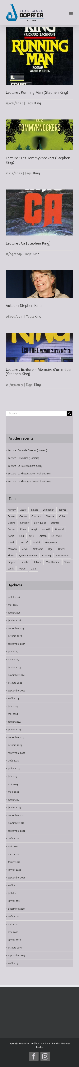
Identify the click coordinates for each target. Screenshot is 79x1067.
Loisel (11, 542)
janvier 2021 (14, 901)
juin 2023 (12, 776)
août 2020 (13, 916)
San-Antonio (62, 555)
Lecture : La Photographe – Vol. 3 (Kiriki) (29, 473)
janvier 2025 (14, 667)
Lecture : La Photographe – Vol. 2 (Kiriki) (29, 481)
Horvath (46, 529)
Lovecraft (24, 542)
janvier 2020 (14, 940)
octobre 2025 (15, 636)
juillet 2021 (13, 893)
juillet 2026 (14, 597)
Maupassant (51, 542)
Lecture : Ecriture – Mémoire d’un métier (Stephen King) (39, 371)
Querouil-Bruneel (28, 555)
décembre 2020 (16, 908)
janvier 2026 (14, 620)
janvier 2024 (14, 729)
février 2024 (14, 721)
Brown (11, 516)
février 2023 (14, 799)
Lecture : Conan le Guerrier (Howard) (27, 450)
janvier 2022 (14, 869)
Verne (67, 562)
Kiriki (31, 536)
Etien (23, 529)
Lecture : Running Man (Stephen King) (37, 92)
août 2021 (13, 885)
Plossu (11, 555)
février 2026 (14, 612)
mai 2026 (13, 604)
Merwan (12, 549)
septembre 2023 (16, 753)
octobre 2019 (15, 947)
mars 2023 (13, 791)
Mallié (36, 542)
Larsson (43, 536)
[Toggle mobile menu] (71, 14)
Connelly (24, 522)
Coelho (11, 522)
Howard (59, 529)
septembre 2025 (16, 643)
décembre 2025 (16, 628)
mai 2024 (13, 714)
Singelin (12, 562)
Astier (23, 509)
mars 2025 (13, 659)
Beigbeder (48, 509)
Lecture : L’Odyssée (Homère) (23, 458)
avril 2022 (13, 846)
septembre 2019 (16, 955)
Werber (22, 568)
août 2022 (13, 838)
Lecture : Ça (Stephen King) (28, 243)
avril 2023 (13, 784)
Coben (62, 516)
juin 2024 (13, 706)
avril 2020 (13, 932)
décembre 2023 (16, 737)
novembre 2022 (16, 823)
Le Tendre (56, 536)
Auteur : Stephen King (24, 305)
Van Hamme (53, 562)
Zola (33, 568)
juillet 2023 (14, 768)
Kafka (11, 536)
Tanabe (25, 562)
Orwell (61, 549)
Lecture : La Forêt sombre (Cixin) (25, 466)
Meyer (24, 549)
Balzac (34, 509)
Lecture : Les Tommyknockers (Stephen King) (38, 160)
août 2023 (13, 760)
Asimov (12, 509)
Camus (23, 516)
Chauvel (50, 516)
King (37, 103)
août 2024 (13, 698)
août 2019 (13, 963)
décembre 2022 (16, 815)
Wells (11, 568)
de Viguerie (40, 522)
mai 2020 (13, 924)
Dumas (11, 529)
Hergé (33, 529)
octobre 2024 (15, 682)
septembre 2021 (16, 877)
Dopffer (55, 522)
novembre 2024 (16, 675)
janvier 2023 (14, 807)
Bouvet (62, 509)
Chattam (36, 516)
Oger (50, 549)
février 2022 (14, 862)
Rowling (46, 555)
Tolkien (37, 562)
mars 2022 (13, 854)
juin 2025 (12, 651)
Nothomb (38, 549)
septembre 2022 (16, 830)
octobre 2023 (15, 745)
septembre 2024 (16, 690)
